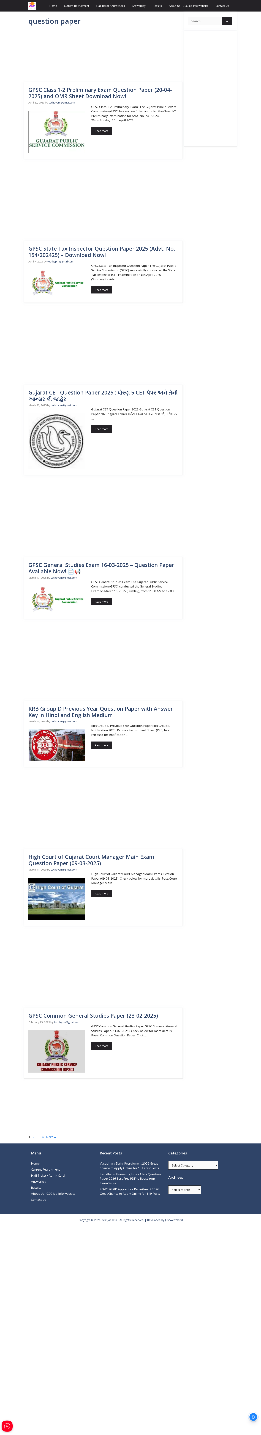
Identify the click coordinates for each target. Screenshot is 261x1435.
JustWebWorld (174, 1220)
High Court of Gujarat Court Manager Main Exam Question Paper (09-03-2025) (91, 860)
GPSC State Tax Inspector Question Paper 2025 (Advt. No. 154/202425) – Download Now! (101, 252)
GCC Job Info (109, 1220)
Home (53, 5)
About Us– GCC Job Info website (188, 5)
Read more (101, 131)
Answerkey (139, 5)
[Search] (227, 21)
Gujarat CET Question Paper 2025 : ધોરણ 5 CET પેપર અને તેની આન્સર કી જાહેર (103, 395)
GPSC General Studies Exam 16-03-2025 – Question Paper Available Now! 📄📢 (101, 568)
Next (51, 1137)
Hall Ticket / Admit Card (110, 5)
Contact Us (222, 5)
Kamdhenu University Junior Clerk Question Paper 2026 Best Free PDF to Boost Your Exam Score (130, 1178)
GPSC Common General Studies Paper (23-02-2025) (93, 1015)
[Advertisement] (103, 56)
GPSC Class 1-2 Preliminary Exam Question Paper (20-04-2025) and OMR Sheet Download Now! (100, 93)
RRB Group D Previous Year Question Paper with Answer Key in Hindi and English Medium (100, 712)
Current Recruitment (76, 5)
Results (157, 5)
